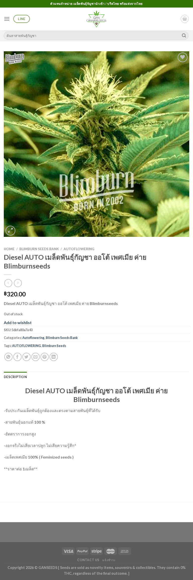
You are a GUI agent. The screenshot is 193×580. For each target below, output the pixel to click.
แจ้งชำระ (109, 560)
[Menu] (7, 19)
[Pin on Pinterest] (44, 357)
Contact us (88, 560)
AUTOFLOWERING (26, 346)
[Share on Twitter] (26, 357)
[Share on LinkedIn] (54, 357)
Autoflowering (79, 249)
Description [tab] (15, 377)
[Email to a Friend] (35, 357)
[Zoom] (10, 231)
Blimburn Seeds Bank (39, 249)
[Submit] (184, 35)
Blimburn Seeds (54, 346)
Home (9, 249)
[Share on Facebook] (17, 357)
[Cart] (185, 19)
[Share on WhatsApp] (8, 357)
